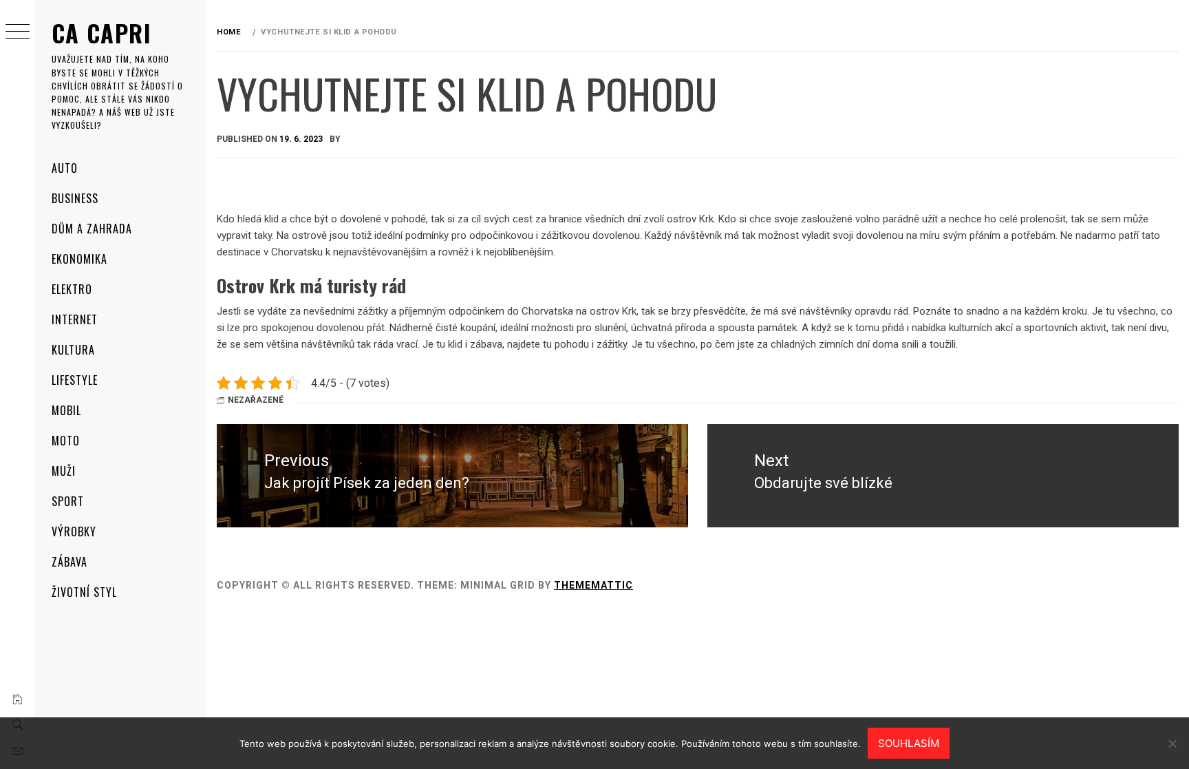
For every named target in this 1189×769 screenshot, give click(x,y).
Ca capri (101, 32)
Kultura (73, 349)
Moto (66, 440)
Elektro (72, 289)
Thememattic (593, 585)
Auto (65, 168)
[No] (1172, 743)
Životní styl (84, 592)
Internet (75, 319)
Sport (68, 501)
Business (75, 198)
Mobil (66, 410)
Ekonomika (79, 259)
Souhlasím (908, 743)
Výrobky (74, 531)
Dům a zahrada (91, 228)
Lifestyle (75, 380)
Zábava (69, 562)
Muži (64, 471)
